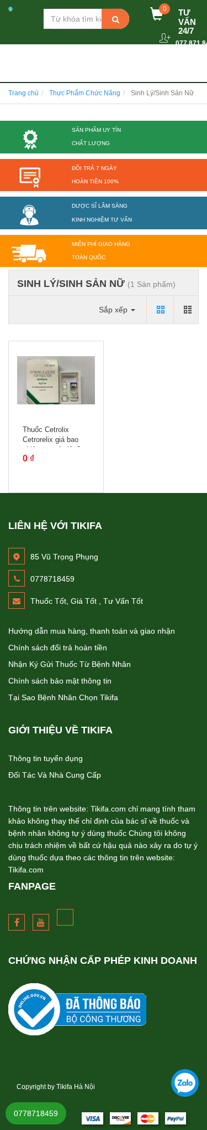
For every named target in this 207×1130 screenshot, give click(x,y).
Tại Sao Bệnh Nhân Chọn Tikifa (63, 697)
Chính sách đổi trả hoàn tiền (57, 647)
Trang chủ (23, 93)
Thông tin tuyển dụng (45, 758)
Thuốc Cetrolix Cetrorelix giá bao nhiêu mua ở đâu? (52, 439)
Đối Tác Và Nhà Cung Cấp (54, 775)
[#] (103, 1009)
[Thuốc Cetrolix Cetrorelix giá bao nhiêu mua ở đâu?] (56, 380)
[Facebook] (16, 922)
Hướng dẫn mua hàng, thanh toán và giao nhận (91, 630)
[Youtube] (41, 922)
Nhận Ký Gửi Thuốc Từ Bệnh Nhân (69, 664)
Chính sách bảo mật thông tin (60, 680)
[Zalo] (185, 1083)
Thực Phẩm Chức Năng (84, 93)
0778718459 (36, 1113)
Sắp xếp (114, 309)
